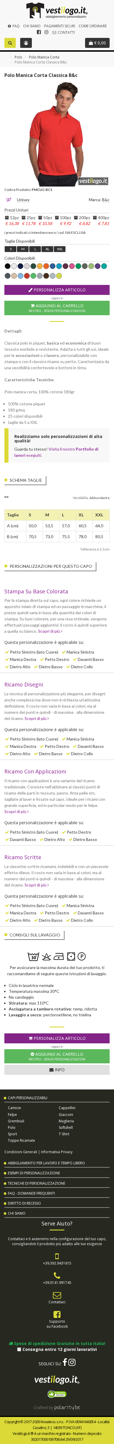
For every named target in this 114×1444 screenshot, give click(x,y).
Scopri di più (49, 631)
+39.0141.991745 (57, 1282)
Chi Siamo (32, 25)
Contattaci (57, 1301)
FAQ (16, 25)
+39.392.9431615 (57, 1263)
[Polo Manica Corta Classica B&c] (57, 134)
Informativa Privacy (56, 1151)
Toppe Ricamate (21, 1140)
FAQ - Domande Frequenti (31, 1193)
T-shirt (64, 1133)
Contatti (66, 32)
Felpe (12, 1114)
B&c (106, 199)
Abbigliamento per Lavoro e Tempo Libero (46, 1163)
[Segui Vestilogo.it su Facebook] (39, 32)
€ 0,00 (99, 43)
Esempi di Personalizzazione (34, 1173)
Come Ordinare (93, 25)
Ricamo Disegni (23, 684)
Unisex (23, 199)
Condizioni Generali (20, 1151)
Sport (12, 1133)
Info (59, 1069)
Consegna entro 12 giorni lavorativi (59, 1349)
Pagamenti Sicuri (59, 25)
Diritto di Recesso (24, 1203)
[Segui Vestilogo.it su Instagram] (46, 32)
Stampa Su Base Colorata (36, 591)
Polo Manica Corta (44, 57)
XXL (60, 249)
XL (47, 249)
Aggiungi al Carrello (57, 308)
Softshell (66, 1127)
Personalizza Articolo (59, 290)
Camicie (14, 1107)
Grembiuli (16, 1121)
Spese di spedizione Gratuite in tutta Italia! (59, 1343)
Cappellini (67, 1107)
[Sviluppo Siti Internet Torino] (67, 1407)
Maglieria (66, 1121)
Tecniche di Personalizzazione (36, 1183)
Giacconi (66, 1114)
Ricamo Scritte (22, 857)
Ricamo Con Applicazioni (35, 771)
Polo (18, 57)
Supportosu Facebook (57, 1324)
